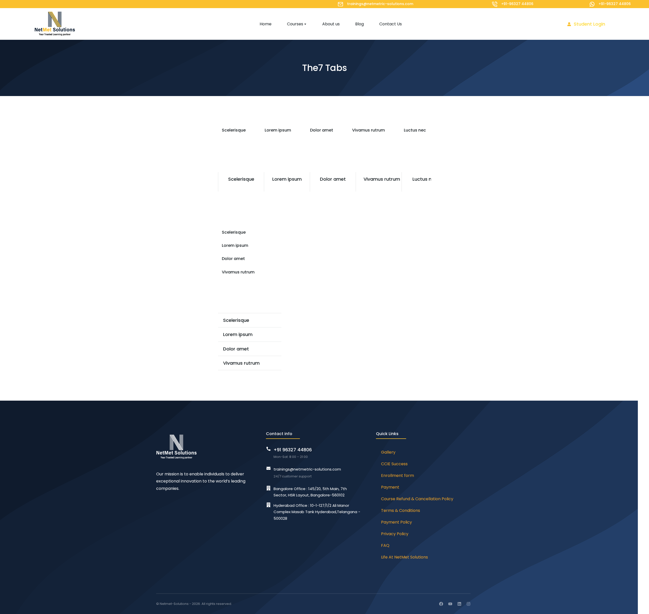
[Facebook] (441, 604)
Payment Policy (396, 522)
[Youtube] (450, 604)
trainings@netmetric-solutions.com (380, 3)
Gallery (388, 452)
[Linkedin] (459, 604)
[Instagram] (468, 604)
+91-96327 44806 (517, 3)
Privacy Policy (394, 534)
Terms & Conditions (400, 510)
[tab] (232, 130)
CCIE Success (394, 464)
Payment (390, 487)
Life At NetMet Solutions (404, 557)
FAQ (385, 545)
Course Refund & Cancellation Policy (417, 499)
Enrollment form (397, 475)
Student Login (589, 24)
